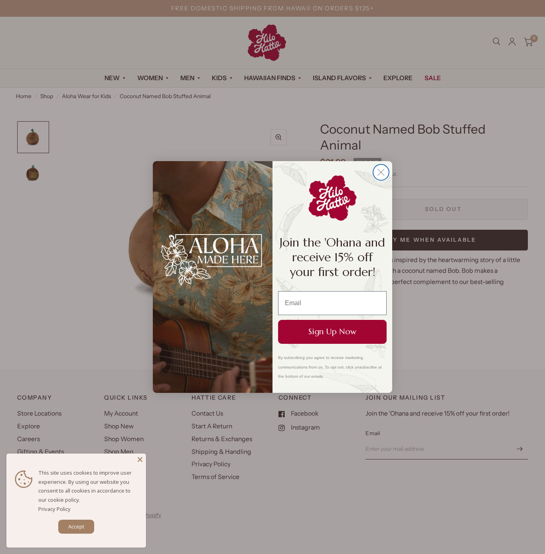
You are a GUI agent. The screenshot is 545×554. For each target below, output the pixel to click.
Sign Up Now (332, 332)
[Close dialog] (381, 172)
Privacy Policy (54, 509)
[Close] (140, 459)
